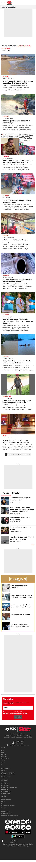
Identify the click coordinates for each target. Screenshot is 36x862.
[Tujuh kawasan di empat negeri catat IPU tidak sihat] (5, 540)
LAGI (32, 545)
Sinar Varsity (5, 793)
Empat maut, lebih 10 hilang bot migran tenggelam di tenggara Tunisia (18, 82)
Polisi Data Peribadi (7, 774)
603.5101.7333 (19, 743)
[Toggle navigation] (2, 2)
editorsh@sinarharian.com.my (18, 745)
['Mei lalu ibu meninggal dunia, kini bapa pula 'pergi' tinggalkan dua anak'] (18, 144)
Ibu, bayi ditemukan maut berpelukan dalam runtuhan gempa (17, 281)
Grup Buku (4, 789)
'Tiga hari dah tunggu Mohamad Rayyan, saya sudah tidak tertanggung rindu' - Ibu (18, 321)
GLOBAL (6, 77)
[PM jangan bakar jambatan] (6, 616)
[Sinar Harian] (9, 3)
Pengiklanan (5, 811)
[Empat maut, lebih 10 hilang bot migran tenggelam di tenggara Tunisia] (18, 64)
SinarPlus (4, 782)
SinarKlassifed (6, 813)
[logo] (11, 729)
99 (22, 454)
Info (2, 803)
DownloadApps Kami (13, 841)
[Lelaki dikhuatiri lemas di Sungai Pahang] (18, 223)
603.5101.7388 (19, 741)
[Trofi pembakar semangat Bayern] (5, 530)
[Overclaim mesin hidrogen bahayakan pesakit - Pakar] (6, 597)
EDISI (4, 436)
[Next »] (29, 454)
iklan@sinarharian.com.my (10, 815)
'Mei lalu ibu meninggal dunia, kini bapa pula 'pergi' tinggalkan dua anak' (18, 162)
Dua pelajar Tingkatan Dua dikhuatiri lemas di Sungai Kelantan (17, 362)
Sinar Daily (5, 780)
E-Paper (4, 756)
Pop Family (5, 786)
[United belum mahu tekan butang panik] (5, 520)
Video (3, 760)
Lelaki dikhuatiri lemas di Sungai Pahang (15, 241)
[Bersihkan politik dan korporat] (6, 588)
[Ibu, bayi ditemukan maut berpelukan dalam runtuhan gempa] (18, 263)
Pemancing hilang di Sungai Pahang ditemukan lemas (17, 201)
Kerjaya (4, 770)
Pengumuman (6, 799)
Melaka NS (7, 396)
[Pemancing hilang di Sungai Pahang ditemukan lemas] (18, 183)
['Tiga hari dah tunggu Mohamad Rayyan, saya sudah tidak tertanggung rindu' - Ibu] (18, 302)
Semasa (6, 116)
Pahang (6, 156)
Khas (3, 762)
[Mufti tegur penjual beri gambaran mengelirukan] (6, 607)
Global (3, 754)
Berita (3, 751)
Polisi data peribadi (21, 713)
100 (26, 454)
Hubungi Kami (6, 768)
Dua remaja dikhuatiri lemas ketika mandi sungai (16, 122)
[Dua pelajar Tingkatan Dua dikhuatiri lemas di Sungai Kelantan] (18, 344)
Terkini (6, 493)
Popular (16, 493)
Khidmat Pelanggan (8, 805)
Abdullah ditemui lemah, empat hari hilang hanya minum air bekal (17, 402)
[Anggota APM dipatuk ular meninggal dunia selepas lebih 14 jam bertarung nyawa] (5, 510)
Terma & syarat (8, 713)
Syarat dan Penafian (8, 772)
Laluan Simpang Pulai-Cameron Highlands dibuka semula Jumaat (16, 441)
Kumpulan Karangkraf (9, 788)
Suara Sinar (5, 758)
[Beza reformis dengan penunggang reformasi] (6, 626)
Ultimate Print (6, 791)
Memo (3, 801)
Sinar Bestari (5, 784)
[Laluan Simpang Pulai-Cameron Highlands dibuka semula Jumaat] (18, 424)
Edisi (2, 753)
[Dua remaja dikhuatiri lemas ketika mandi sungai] (18, 104)
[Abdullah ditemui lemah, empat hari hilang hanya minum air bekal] (18, 384)
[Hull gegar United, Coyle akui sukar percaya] (5, 501)
